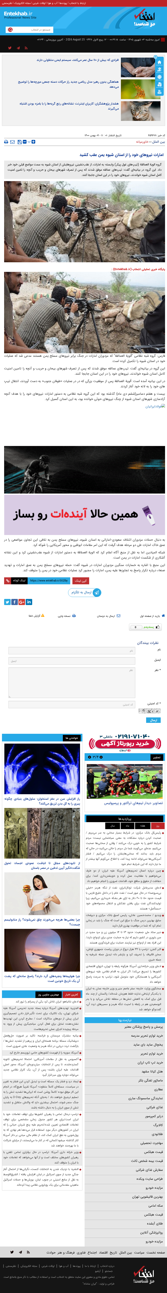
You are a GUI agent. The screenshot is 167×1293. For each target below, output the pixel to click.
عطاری (158, 1089)
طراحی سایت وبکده (150, 1179)
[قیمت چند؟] (159, 69)
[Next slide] (89, 757)
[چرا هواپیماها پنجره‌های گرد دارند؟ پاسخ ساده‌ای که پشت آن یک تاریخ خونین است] (42, 950)
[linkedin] (29, 602)
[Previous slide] (101, 757)
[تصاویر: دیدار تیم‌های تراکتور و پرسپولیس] (125, 781)
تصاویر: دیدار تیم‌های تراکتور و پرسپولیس (133, 803)
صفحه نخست (156, 1252)
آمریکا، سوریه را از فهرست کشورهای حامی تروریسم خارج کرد (44, 1052)
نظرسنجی (7, 3)
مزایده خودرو (154, 1187)
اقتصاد (103, 1252)
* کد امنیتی (154, 703)
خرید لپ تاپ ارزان (150, 1062)
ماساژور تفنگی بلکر (151, 1080)
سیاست (139, 1252)
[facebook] (14, 602)
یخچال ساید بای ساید (148, 1044)
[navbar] (163, 39)
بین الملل (158, 141)
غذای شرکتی (155, 1107)
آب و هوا (52, 3)
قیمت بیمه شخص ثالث (147, 1161)
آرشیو (97, 1271)
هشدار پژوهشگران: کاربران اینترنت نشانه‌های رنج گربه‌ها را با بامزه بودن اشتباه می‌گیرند (69, 106)
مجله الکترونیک (22, 3)
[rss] (26, 48)
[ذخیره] (20, 142)
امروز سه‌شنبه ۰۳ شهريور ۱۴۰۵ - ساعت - (134, 40)
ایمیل (157, 660)
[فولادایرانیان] (84, 424)
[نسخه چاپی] (6, 141)
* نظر (158, 670)
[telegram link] (20, 1252)
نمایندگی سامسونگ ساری (145, 1098)
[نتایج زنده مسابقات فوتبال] (159, 91)
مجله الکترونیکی (28, 1266)
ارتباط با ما (90, 1266)
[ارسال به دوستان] (12, 141)
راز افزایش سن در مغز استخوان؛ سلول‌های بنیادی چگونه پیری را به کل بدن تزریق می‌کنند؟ (42, 801)
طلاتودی (157, 1134)
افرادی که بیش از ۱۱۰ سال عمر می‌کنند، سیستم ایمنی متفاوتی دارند (78, 60)
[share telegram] (18, 48)
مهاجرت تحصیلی (151, 1143)
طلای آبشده (155, 1223)
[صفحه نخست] (159, 61)
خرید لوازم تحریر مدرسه (147, 1035)
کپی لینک (81, 580)
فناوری (81, 1252)
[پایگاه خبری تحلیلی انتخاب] (146, 20)
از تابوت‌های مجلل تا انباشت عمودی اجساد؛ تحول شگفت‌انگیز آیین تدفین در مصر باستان (42, 865)
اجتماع (92, 1252)
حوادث (51, 1252)
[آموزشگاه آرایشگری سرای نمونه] (84, 515)
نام (159, 649)
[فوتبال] (159, 76)
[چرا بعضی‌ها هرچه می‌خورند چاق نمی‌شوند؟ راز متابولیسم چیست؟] (42, 893)
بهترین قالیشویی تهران (147, 1196)
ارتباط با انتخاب (77, 3)
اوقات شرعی (39, 3)
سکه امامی (156, 1205)
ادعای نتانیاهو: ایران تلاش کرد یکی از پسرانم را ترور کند (47, 1001)
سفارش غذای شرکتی (149, 1170)
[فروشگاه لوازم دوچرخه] (84, 470)
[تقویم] (159, 84)
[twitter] (7, 602)
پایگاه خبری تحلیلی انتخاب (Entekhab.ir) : (138, 269)
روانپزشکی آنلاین (151, 1232)
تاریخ (113, 1252)
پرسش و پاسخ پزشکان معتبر (144, 1026)
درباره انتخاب (107, 1266)
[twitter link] (12, 1252)
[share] (10, 48)
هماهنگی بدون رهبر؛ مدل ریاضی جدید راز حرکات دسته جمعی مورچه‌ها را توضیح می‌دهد (68, 84)
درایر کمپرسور (154, 1116)
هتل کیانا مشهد (152, 1071)
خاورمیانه (142, 141)
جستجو (109, 1271)
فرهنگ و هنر (66, 1252)
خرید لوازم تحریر (152, 1053)
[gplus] (21, 602)
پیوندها (63, 3)
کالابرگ (158, 1125)
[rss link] (28, 1252)
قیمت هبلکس (153, 1152)
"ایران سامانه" (90, 1284)
